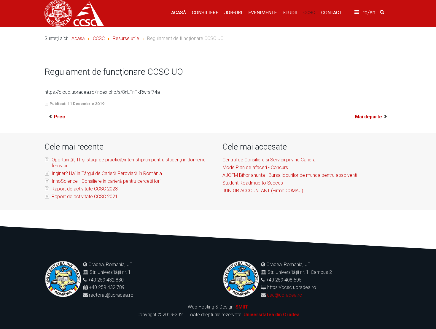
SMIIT (241, 307)
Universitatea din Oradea (272, 314)
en (372, 12)
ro (365, 12)
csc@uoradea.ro (284, 295)
